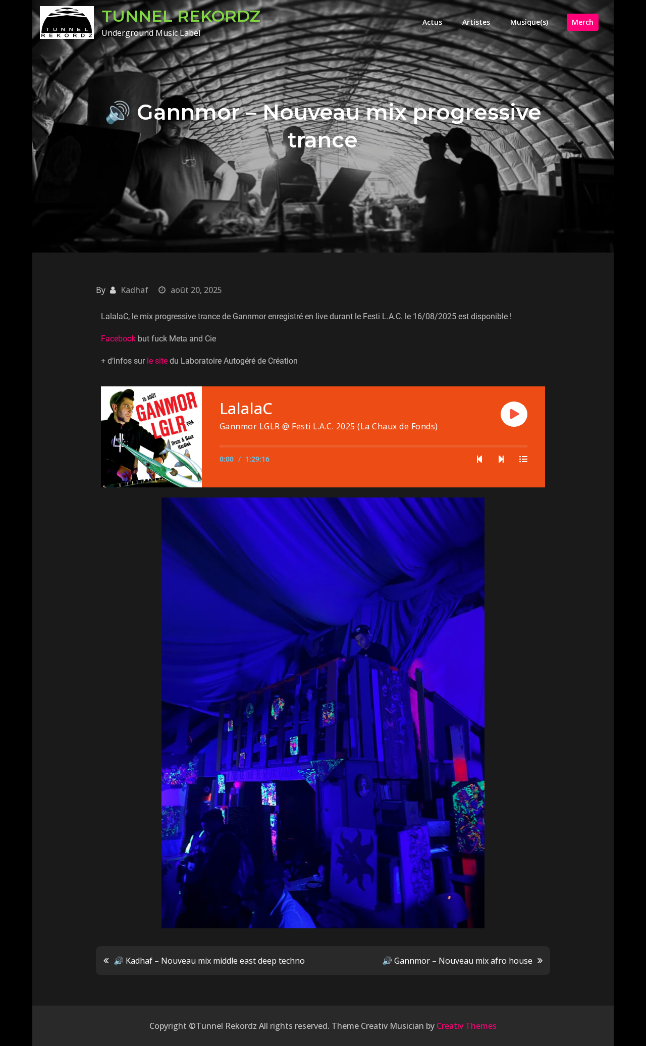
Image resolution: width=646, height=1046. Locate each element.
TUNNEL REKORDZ (180, 16)
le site (157, 361)
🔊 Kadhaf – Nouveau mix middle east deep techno (209, 960)
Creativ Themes (467, 1025)
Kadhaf (134, 289)
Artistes (476, 22)
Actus (432, 22)
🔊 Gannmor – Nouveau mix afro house (457, 960)
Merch (583, 22)
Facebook (118, 338)
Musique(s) (529, 22)
